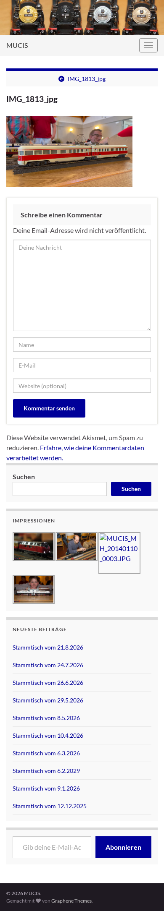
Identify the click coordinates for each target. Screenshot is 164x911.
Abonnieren (123, 847)
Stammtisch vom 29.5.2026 (48, 700)
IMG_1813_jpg (87, 78)
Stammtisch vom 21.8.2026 (48, 647)
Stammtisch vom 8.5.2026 (46, 717)
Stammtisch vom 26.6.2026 (48, 682)
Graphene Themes (71, 901)
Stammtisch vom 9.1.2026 (46, 788)
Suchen (24, 476)
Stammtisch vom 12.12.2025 (50, 805)
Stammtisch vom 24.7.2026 (48, 664)
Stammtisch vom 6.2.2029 (46, 770)
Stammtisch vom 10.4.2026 (48, 735)
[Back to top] (145, 861)
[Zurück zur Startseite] (82, 17)
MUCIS (17, 45)
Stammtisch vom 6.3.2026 (46, 753)
